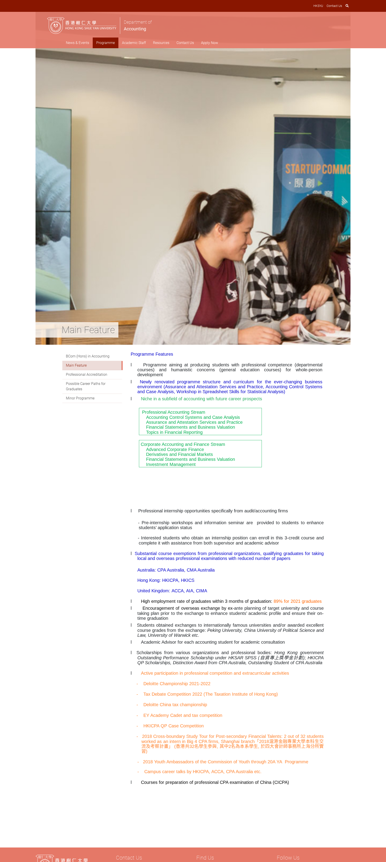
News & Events (77, 43)
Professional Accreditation (86, 374)
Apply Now (209, 43)
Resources (161, 43)
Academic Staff (134, 43)
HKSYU (318, 6)
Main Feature (76, 365)
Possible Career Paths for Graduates (85, 386)
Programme (105, 43)
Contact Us (334, 6)
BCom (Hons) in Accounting (87, 356)
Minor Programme (80, 398)
